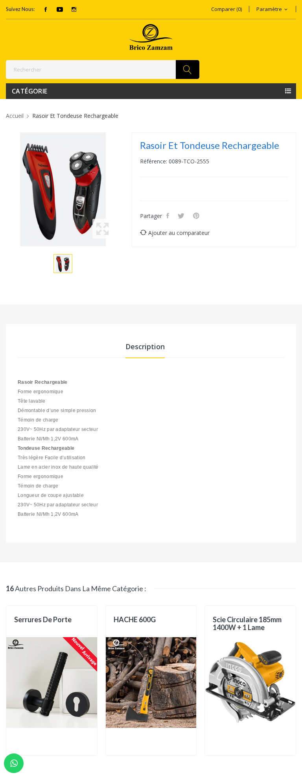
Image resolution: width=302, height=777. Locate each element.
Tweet (182, 215)
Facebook (45, 9)
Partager (168, 215)
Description (145, 346)
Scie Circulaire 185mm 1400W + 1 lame (247, 623)
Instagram (74, 9)
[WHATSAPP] (14, 763)
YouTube (60, 9)
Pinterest (197, 215)
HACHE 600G (135, 620)
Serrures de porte (43, 620)
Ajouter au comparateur (179, 232)
